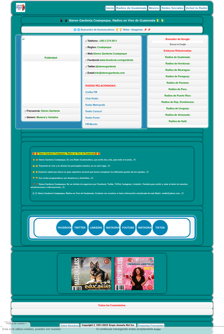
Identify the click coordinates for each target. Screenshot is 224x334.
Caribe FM (91, 92)
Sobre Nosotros (69, 325)
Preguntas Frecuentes (151, 325)
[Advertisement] (51, 82)
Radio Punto (92, 117)
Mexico (154, 8)
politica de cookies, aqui (78, 329)
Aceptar (157, 329)
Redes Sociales (172, 8)
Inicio (110, 8)
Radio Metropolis (95, 105)
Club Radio (91, 98)
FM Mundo (91, 124)
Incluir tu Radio (196, 8)
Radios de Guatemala (131, 8)
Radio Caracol (93, 111)
